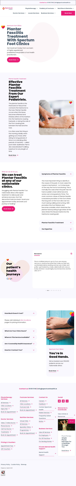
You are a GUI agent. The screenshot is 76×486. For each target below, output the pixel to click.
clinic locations (25, 320)
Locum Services (33, 13)
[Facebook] (59, 401)
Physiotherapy (66, 436)
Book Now (68, 13)
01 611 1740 (50, 2)
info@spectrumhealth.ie (62, 2)
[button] (33, 269)
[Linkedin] (63, 401)
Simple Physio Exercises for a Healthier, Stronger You (66, 442)
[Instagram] (67, 401)
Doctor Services (18, 13)
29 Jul (71, 421)
